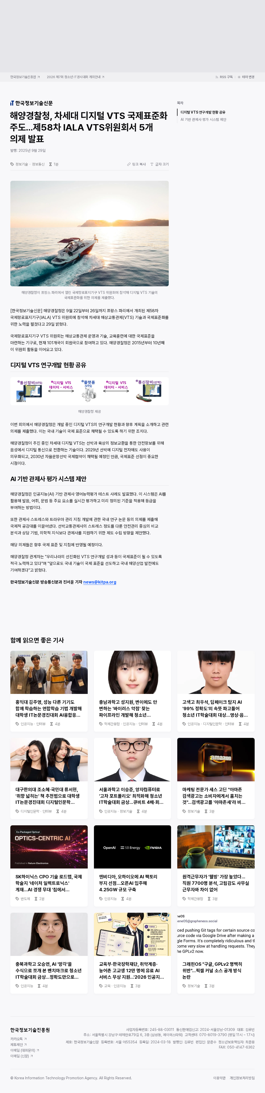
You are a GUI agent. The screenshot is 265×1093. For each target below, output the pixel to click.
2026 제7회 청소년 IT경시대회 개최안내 (73, 77)
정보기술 (22, 164)
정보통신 (38, 164)
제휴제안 (16, 1045)
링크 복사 (139, 164)
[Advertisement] (132, 36)
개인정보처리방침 (242, 1078)
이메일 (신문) (19, 1056)
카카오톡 (16, 1039)
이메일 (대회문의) (22, 1050)
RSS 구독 (226, 77)
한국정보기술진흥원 (23, 77)
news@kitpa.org (99, 582)
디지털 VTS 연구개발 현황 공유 (203, 112)
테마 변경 (248, 77)
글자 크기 (162, 164)
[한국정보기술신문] (31, 103)
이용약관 (219, 1078)
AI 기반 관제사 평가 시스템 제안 (203, 119)
